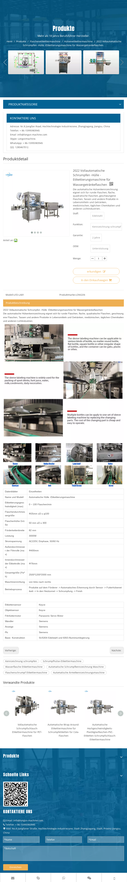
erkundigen (94, 271)
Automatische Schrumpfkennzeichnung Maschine (76, 666)
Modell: (10, 294)
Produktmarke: (67, 294)
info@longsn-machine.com (32, 134)
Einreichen (15, 867)
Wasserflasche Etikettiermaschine (23, 666)
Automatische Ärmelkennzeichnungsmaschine (79, 672)
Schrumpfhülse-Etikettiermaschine (62, 661)
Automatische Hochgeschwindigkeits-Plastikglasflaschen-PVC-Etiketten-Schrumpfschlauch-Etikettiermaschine (100, 732)
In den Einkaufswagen (94, 280)
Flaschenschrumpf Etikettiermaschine (26, 672)
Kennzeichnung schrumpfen (21, 661)
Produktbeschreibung (18, 302)
